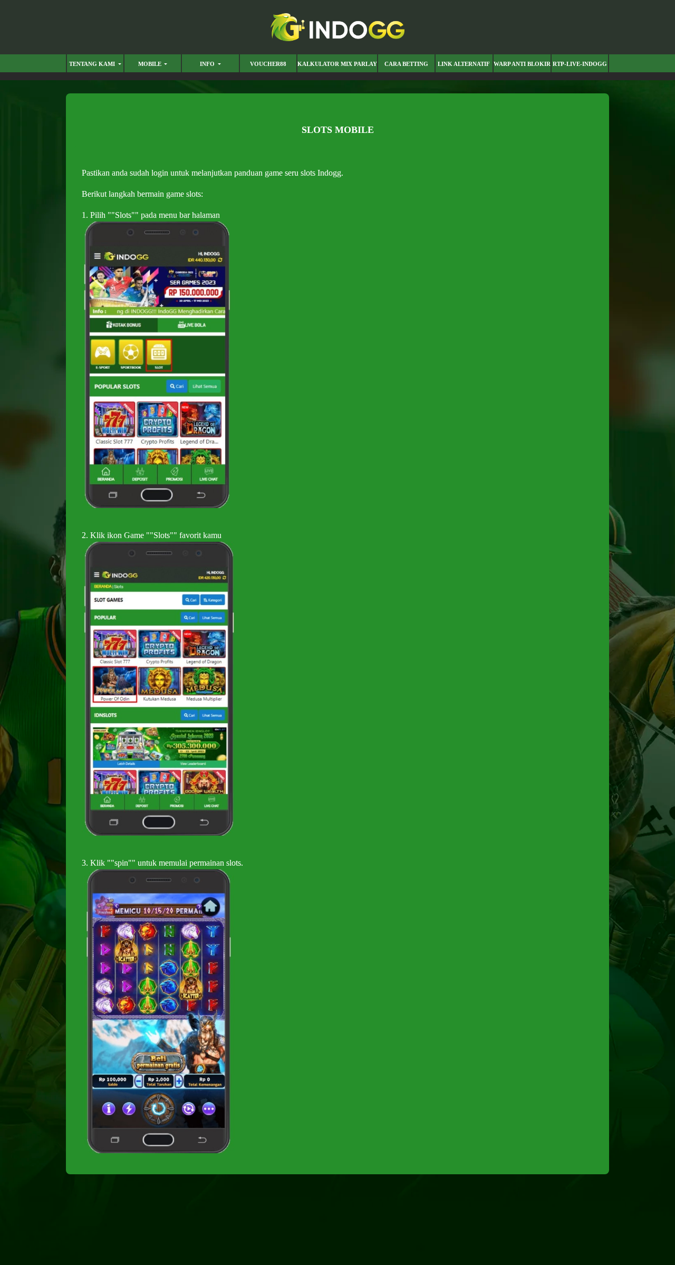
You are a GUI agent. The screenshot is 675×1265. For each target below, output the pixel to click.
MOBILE (150, 64)
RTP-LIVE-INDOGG (580, 64)
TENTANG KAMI (93, 64)
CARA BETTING (406, 64)
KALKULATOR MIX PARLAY (337, 64)
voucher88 (268, 64)
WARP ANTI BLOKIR (522, 64)
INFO (208, 64)
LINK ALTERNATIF (464, 64)
